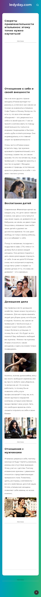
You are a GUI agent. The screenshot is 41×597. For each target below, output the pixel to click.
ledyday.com (20, 5)
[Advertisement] (20, 65)
